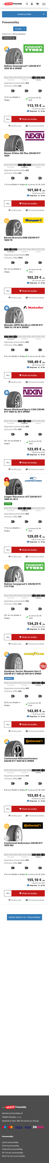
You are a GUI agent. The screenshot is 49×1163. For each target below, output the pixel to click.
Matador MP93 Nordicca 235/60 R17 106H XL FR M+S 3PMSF (23, 326)
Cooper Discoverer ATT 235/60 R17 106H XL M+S (23, 498)
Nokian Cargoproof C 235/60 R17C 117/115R (22, 585)
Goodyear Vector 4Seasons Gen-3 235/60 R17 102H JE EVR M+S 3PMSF (23, 672)
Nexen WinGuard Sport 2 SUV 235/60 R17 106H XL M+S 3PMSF (24, 410)
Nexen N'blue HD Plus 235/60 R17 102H (22, 154)
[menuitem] (24, 1142)
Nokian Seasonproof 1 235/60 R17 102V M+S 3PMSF (22, 67)
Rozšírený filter (24, 14)
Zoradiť (19, 28)
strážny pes (16, 126)
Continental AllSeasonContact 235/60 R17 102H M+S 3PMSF (20, 759)
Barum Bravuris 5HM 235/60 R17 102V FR (21, 239)
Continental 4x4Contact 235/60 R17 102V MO (23, 844)
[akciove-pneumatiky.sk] (21, 1107)
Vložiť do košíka (29, 119)
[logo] (13, 4)
